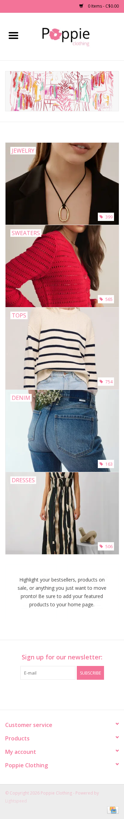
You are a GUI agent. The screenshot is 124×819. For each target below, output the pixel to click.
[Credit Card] (112, 809)
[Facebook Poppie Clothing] (55, 693)
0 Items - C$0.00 (103, 6)
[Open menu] (13, 35)
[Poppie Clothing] (75, 36)
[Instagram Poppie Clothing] (68, 693)
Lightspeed (16, 801)
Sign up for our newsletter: (62, 657)
